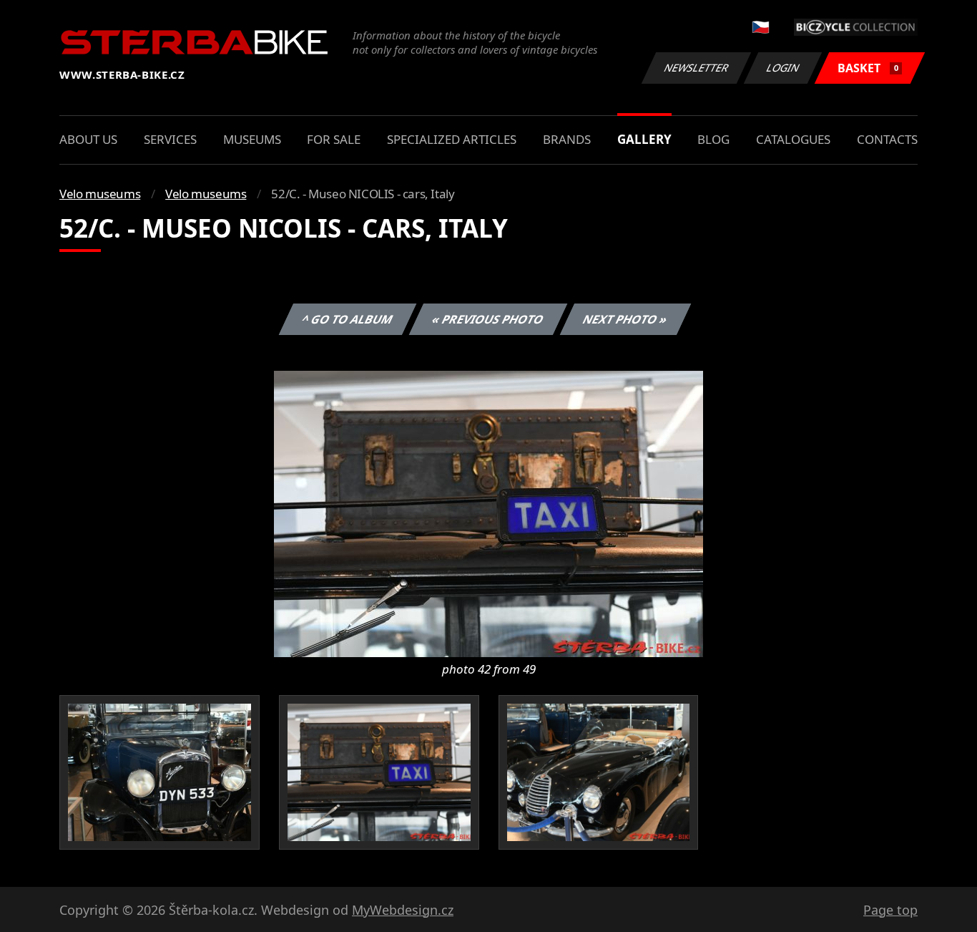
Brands (567, 139)
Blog (713, 139)
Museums (252, 139)
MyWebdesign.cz (402, 909)
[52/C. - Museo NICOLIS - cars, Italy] (488, 512)
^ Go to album (347, 319)
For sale (333, 139)
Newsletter (697, 67)
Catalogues (793, 139)
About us (88, 139)
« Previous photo (488, 319)
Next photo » (625, 319)
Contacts (887, 139)
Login (783, 67)
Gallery (644, 139)
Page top (890, 909)
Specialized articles (451, 139)
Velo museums (99, 193)
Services (170, 139)
